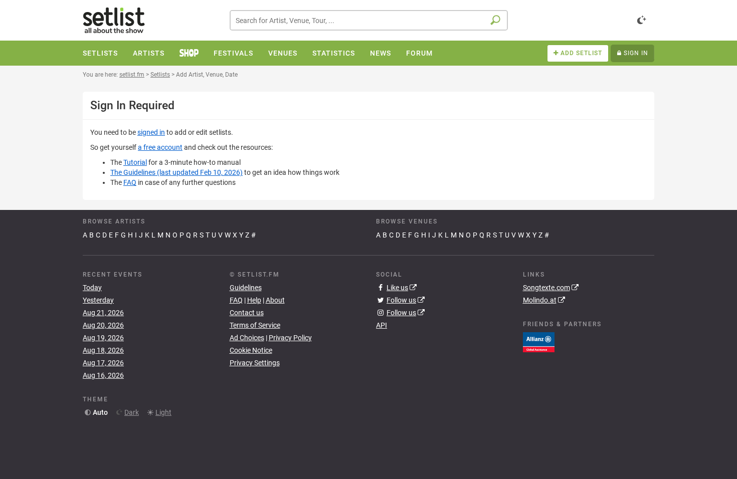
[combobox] (369, 20)
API (381, 325)
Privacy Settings (255, 363)
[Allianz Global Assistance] (539, 342)
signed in (151, 132)
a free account (160, 147)
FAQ (129, 182)
